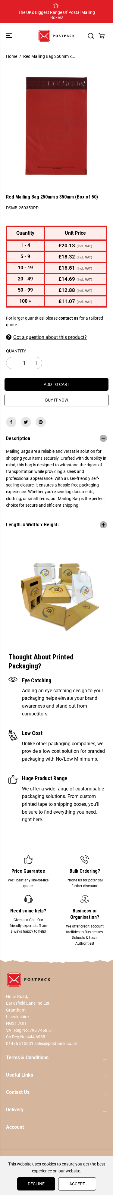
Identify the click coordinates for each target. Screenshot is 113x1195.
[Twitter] (26, 422)
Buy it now (56, 400)
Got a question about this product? (50, 337)
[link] (56, 980)
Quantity (16, 351)
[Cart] (101, 35)
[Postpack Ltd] (56, 35)
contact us (68, 318)
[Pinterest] (41, 422)
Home (11, 56)
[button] (9, 36)
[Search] (90, 35)
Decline (36, 1183)
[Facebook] (11, 422)
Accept (77, 1183)
